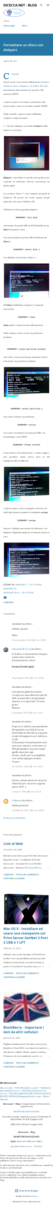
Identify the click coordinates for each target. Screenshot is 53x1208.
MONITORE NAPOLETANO (34, 1093)
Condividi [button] (8, 602)
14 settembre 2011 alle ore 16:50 (29, 640)
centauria (34, 1196)
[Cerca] (41, 5)
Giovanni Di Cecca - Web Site (15, 1090)
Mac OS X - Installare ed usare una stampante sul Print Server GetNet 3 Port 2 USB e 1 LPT (25, 935)
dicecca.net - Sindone (37, 1087)
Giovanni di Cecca (21, 648)
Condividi (15, 74)
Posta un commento (14, 817)
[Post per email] (5, 598)
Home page (9, 25)
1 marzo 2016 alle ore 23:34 (26, 791)
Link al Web (13, 843)
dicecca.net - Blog (20, 5)
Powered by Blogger (28, 1190)
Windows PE (9, 588)
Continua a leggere (14, 878)
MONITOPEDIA (8, 1096)
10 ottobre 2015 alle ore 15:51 (27, 766)
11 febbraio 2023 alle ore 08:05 (28, 810)
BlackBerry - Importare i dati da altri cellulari (23, 1029)
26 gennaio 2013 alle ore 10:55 (28, 677)
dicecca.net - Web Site (12, 1087)
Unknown (17, 800)
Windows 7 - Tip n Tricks (28, 584)
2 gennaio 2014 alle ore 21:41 (27, 712)
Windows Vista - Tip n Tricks (18, 592)
